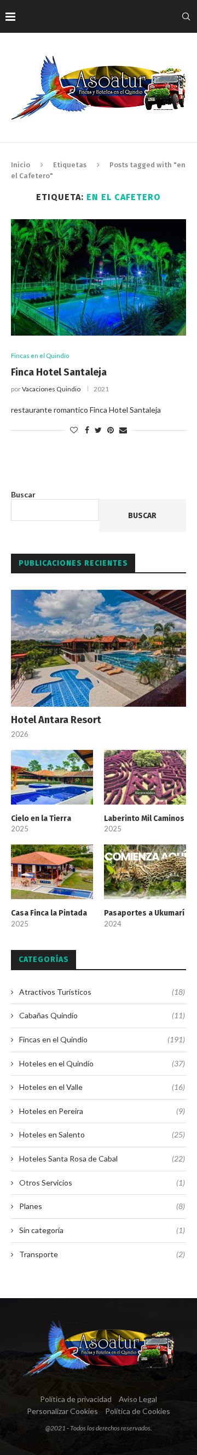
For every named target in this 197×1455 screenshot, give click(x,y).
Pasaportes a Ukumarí (144, 913)
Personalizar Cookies (62, 1411)
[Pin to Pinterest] (110, 430)
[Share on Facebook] (87, 430)
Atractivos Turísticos (102, 991)
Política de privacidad (76, 1399)
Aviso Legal (138, 1399)
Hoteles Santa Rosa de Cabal (102, 1158)
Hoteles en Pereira (102, 1111)
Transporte (102, 1254)
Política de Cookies (137, 1411)
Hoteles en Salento (102, 1134)
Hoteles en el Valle (102, 1087)
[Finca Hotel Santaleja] (98, 277)
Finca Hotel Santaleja (59, 372)
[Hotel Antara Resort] (98, 648)
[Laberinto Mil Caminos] (145, 777)
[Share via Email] (123, 430)
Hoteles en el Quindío (102, 1063)
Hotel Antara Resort (56, 720)
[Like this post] (74, 430)
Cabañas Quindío (102, 1015)
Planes (102, 1206)
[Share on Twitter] (98, 430)
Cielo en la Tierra (41, 818)
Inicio (20, 165)
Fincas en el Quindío (40, 355)
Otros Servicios (102, 1182)
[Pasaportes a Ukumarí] (145, 871)
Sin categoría (102, 1230)
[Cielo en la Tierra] (52, 777)
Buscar (23, 494)
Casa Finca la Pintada (49, 913)
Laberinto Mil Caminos (144, 818)
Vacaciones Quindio (51, 389)
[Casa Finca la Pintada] (52, 871)
